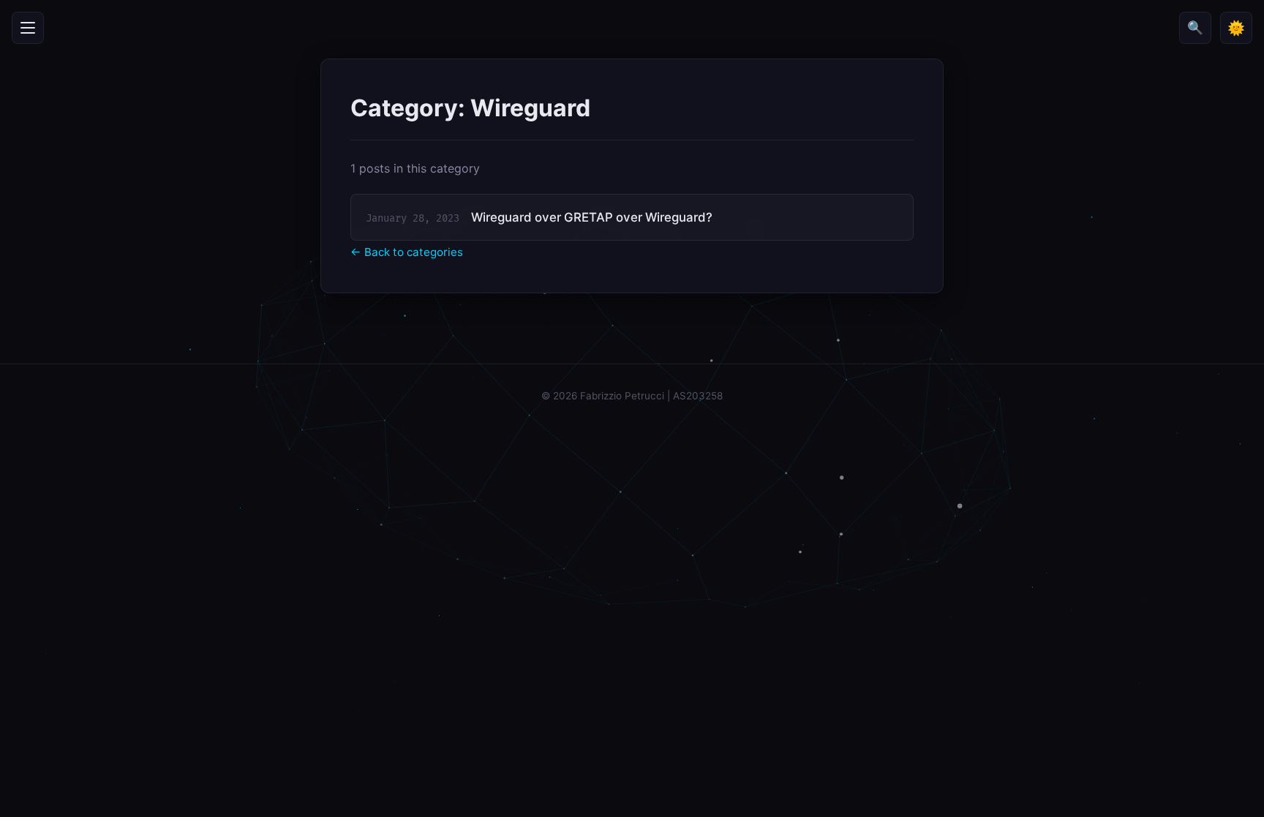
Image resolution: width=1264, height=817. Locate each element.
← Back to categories (406, 252)
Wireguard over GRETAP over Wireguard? (591, 217)
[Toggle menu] (28, 28)
